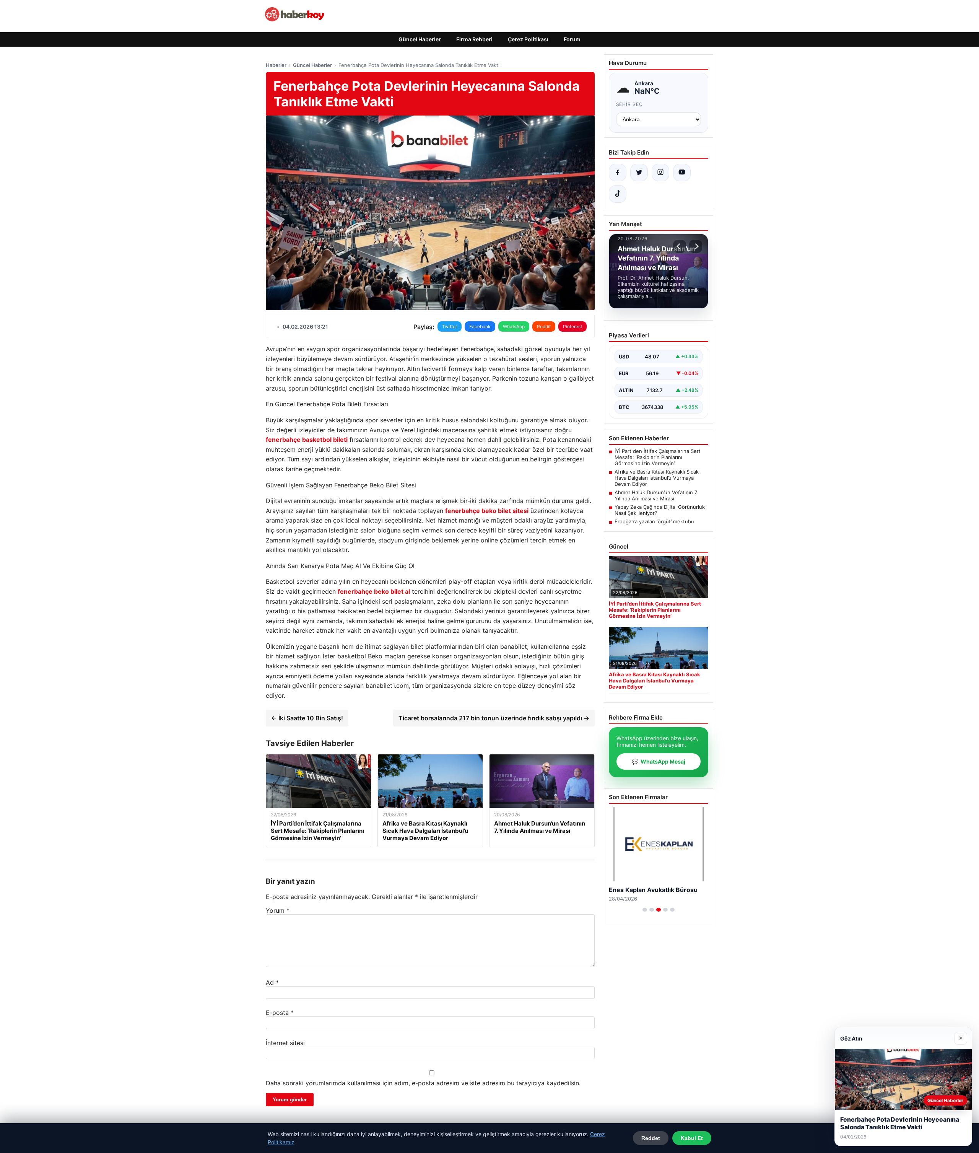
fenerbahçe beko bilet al (374, 591)
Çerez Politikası (528, 39)
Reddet (650, 1138)
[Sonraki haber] (695, 246)
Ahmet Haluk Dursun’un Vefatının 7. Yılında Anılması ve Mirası (656, 495)
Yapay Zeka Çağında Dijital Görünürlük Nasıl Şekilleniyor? (660, 510)
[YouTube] (682, 172)
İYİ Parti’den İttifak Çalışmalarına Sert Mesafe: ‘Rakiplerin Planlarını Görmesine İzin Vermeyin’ (658, 457)
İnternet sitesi (285, 1043)
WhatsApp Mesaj (658, 761)
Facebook (480, 326)
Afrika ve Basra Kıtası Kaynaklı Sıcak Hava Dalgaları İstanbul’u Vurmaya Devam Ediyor (657, 478)
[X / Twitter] (639, 172)
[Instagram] (660, 172)
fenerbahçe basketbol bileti (307, 439)
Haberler (276, 65)
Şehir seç (629, 104)
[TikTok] (617, 194)
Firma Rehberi (474, 39)
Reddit (544, 326)
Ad (272, 982)
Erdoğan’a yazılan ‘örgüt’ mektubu (654, 521)
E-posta (280, 1012)
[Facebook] (617, 172)
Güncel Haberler (419, 39)
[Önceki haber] (679, 246)
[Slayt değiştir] (644, 910)
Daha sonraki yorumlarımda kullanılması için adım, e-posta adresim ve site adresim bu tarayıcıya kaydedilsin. (423, 1083)
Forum (572, 39)
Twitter (449, 326)
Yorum (277, 910)
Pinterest (572, 326)
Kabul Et (692, 1138)
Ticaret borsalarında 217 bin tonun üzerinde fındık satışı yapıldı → (493, 718)
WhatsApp (514, 326)
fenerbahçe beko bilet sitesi (487, 511)
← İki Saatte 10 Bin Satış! (307, 718)
